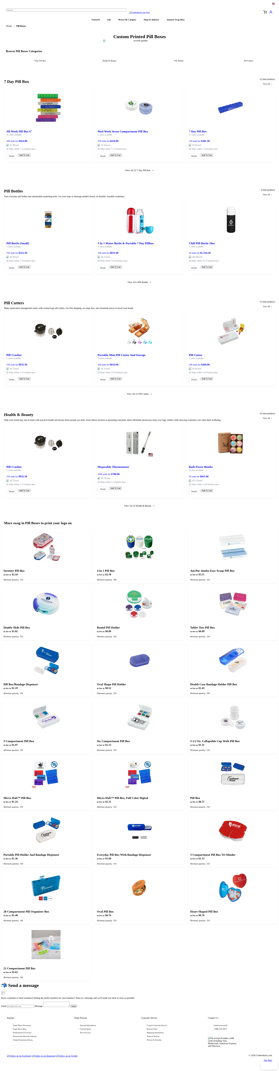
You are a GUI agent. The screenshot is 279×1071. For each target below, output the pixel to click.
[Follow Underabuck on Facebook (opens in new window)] (19, 1056)
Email (4, 1006)
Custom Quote (85, 1029)
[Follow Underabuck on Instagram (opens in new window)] (44, 1056)
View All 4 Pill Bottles (137, 282)
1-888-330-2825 (220, 1029)
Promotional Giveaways (22, 1033)
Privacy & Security (154, 1040)
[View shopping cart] (265, 12)
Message (39, 1006)
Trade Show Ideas (20, 1029)
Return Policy (152, 1029)
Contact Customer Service (157, 1025)
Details (12, 156)
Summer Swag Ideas (176, 19)
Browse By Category (127, 19)
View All (266, 84)
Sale (109, 19)
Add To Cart (24, 155)
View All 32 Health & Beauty (137, 506)
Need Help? (269, 1066)
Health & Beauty (109, 61)
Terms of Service (153, 1036)
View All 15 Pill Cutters (138, 394)
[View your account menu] (271, 13)
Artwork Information (88, 1025)
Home (9, 26)
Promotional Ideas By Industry (25, 1036)
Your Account (85, 1033)
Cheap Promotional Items (23, 1040)
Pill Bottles (179, 61)
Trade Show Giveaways (22, 1025)
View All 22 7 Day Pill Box (138, 170)
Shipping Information (155, 1033)
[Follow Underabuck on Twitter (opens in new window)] (67, 1056)
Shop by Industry (151, 19)
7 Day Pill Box (40, 61)
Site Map (268, 1060)
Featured (96, 19)
